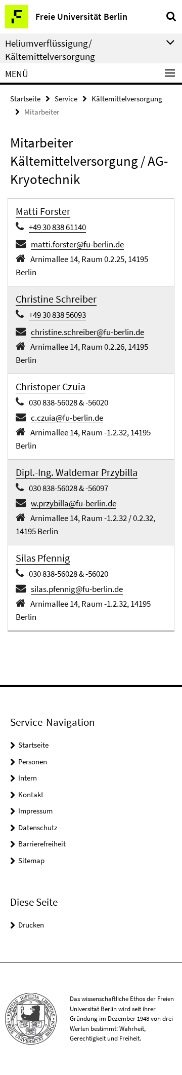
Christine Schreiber (56, 298)
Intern (27, 778)
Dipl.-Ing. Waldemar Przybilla (77, 472)
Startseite (25, 98)
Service (66, 98)
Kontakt (30, 794)
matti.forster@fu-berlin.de (77, 244)
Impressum (35, 810)
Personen (32, 761)
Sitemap (31, 860)
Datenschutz (37, 827)
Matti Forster (43, 211)
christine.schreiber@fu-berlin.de (87, 332)
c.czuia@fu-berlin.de (67, 417)
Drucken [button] (31, 925)
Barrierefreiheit (42, 843)
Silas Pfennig (43, 557)
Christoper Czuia (50, 386)
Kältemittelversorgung (127, 98)
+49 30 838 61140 (57, 227)
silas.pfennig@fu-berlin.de (77, 589)
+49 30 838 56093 (57, 314)
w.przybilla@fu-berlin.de (73, 503)
